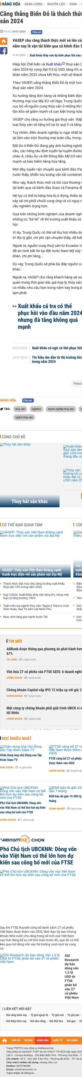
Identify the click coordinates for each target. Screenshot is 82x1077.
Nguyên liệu (56, 4)
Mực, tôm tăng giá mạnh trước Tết (25, 617)
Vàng (73, 4)
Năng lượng (34, 4)
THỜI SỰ (15, 1040)
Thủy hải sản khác (30, 501)
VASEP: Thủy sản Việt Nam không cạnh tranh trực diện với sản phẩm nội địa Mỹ (32, 572)
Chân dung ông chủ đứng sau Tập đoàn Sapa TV (21, 757)
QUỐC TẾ (57, 1040)
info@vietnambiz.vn (26, 1069)
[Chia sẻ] (3, 50)
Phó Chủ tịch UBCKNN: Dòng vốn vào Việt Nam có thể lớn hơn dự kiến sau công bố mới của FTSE (22, 807)
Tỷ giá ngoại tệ (39, 1015)
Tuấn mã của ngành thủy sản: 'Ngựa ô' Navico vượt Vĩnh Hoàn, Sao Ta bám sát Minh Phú (36, 607)
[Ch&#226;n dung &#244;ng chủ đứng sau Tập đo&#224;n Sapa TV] (23, 748)
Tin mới (15, 641)
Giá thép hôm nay (16, 1021)
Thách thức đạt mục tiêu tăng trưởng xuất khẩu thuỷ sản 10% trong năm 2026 (34, 585)
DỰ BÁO (28, 1040)
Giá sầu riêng (38, 1021)
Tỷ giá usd (58, 1015)
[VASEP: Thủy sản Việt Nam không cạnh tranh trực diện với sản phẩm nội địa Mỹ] (35, 554)
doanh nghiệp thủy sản (61, 409)
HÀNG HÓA (43, 1040)
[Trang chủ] (3, 41)
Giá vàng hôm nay (16, 1015)
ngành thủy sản (24, 417)
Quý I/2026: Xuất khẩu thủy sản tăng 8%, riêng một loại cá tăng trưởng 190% (36, 596)
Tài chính (12, 659)
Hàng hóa (11, 3)
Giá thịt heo (56, 1021)
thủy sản (20, 409)
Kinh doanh (6, 767)
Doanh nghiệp (57, 808)
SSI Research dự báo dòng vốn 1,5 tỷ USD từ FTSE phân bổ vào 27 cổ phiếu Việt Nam (72, 976)
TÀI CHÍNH (72, 1040)
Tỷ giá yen (73, 1015)
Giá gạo (71, 1021)
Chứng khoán (14, 677)
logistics (36, 409)
